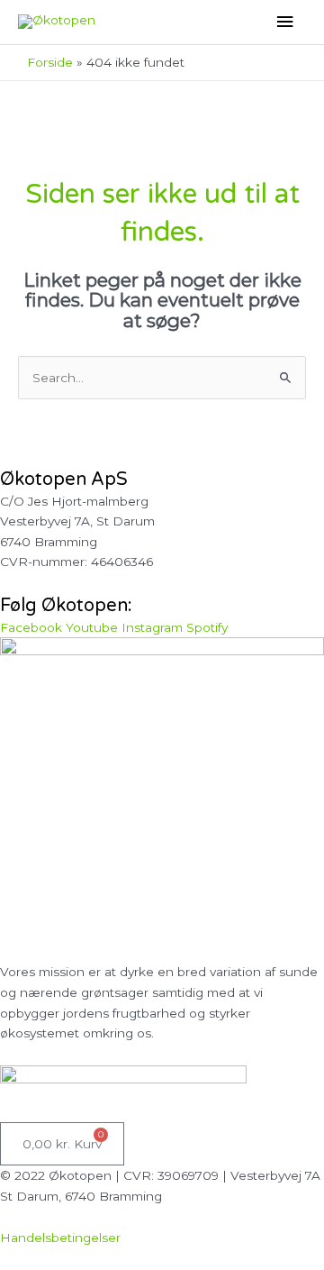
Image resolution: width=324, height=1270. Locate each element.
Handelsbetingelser (60, 1237)
